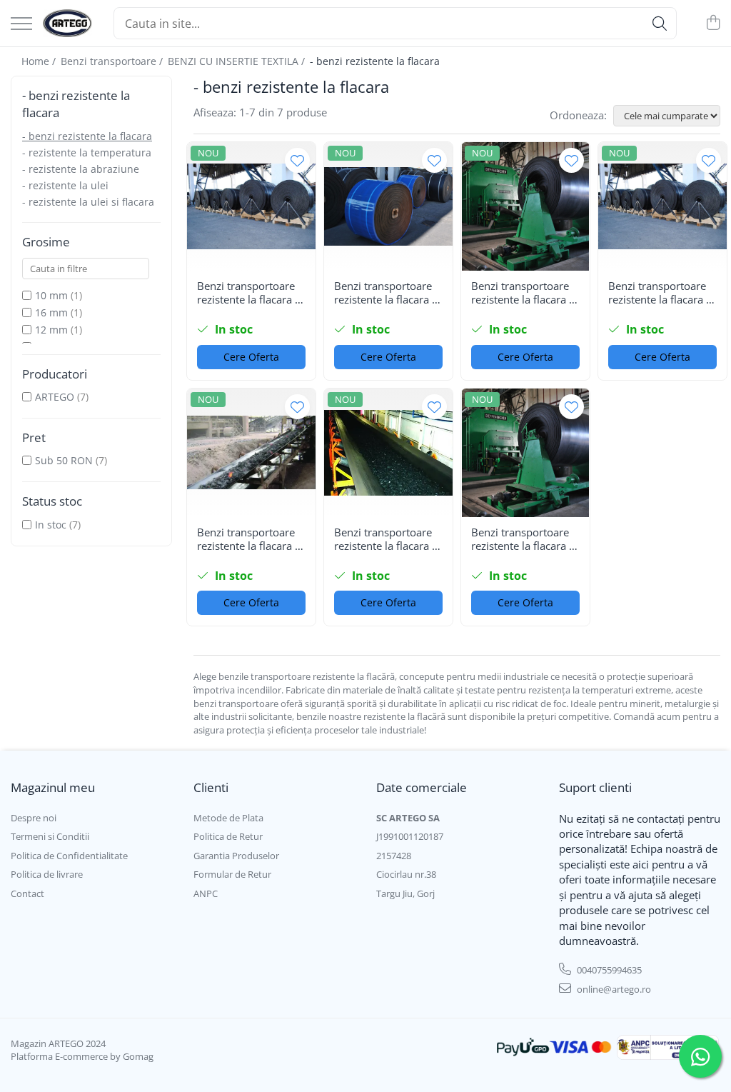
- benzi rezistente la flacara (87, 136)
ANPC (205, 893)
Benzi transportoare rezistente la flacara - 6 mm (247, 293)
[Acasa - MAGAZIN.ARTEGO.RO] (67, 23)
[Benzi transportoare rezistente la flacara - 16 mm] (525, 206)
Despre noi (33, 817)
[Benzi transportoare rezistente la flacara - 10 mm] (388, 453)
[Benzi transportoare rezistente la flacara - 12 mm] (251, 453)
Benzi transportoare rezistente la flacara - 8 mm (522, 539)
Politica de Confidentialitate (69, 855)
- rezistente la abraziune (80, 169)
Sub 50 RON (64, 460)
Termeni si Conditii (50, 836)
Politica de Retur (228, 836)
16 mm (51, 312)
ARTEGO (54, 397)
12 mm (51, 329)
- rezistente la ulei (65, 185)
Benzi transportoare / (113, 61)
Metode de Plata (228, 817)
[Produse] (21, 25)
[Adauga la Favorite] (297, 160)
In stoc (50, 524)
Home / (40, 61)
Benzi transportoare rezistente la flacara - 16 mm (522, 293)
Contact (27, 893)
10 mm (51, 295)
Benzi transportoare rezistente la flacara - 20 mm (384, 293)
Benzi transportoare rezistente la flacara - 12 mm (247, 539)
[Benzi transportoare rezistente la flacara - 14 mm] (662, 206)
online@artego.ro (613, 989)
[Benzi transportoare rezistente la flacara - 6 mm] (251, 206)
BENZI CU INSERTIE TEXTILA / (238, 61)
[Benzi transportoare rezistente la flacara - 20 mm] (388, 206)
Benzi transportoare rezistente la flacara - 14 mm (659, 293)
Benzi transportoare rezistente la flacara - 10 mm (384, 539)
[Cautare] (659, 23)
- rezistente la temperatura (86, 152)
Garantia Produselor (236, 855)
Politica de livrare (47, 874)
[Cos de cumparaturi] (712, 23)
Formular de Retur (232, 874)
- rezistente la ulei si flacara (88, 202)
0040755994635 (608, 969)
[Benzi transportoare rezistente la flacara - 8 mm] (525, 453)
